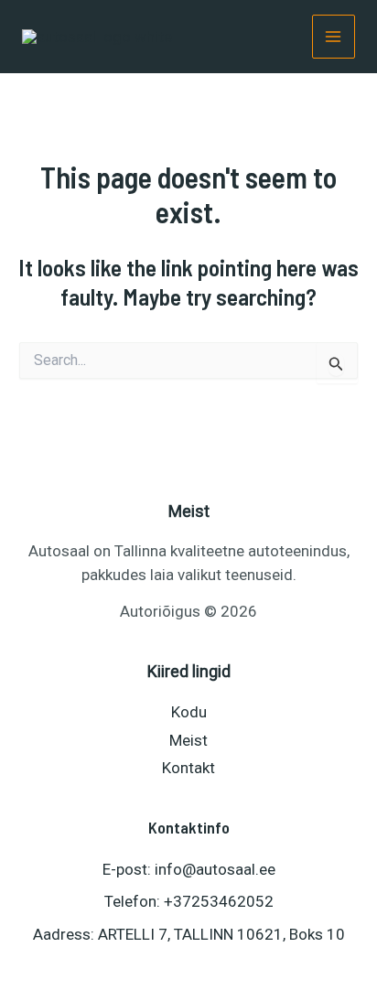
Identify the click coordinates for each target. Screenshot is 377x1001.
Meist (188, 740)
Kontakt (188, 768)
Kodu (189, 712)
